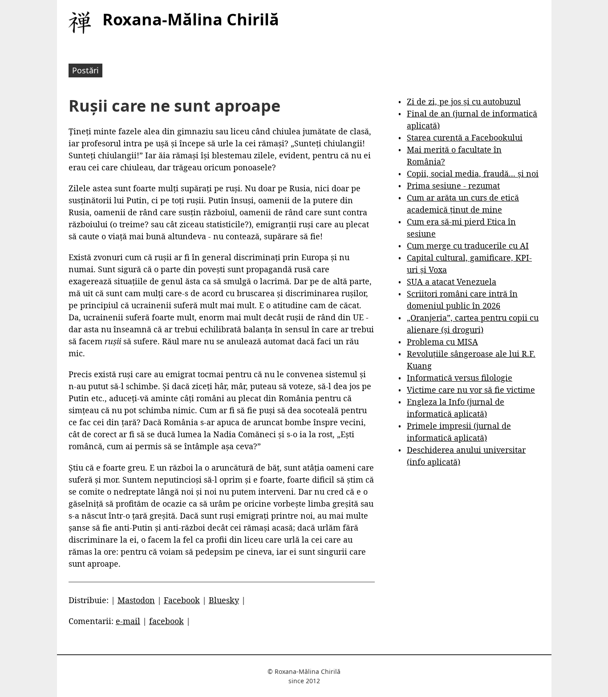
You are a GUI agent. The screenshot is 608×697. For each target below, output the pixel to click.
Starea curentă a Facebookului (465, 137)
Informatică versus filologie (459, 377)
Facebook (182, 600)
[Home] (80, 23)
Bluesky (224, 600)
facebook (166, 621)
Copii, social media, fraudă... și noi (473, 173)
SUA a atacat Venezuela (451, 281)
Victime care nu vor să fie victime (471, 389)
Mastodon (136, 600)
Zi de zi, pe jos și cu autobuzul (464, 101)
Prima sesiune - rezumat (453, 185)
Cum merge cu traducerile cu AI (468, 245)
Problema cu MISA (442, 341)
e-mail (128, 621)
